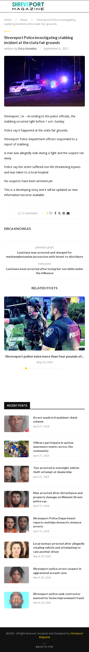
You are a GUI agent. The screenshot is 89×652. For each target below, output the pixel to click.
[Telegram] (74, 6)
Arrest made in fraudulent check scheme (55, 419)
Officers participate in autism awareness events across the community (53, 446)
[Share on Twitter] (59, 213)
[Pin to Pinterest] (64, 213)
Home (8, 20)
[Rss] (79, 6)
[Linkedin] (66, 6)
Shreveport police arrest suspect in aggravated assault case (57, 571)
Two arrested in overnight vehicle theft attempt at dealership (56, 470)
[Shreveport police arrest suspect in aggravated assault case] (16, 575)
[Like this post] (50, 213)
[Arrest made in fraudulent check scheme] (16, 423)
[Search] (85, 6)
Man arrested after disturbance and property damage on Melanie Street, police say (58, 497)
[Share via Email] (68, 213)
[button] (7, 332)
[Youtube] (70, 6)
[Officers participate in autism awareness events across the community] (16, 449)
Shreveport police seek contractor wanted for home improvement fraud (58, 596)
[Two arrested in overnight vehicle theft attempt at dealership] (16, 474)
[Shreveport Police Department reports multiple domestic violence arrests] (16, 524)
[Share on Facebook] (55, 213)
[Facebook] (57, 6)
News (24, 20)
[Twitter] (61, 6)
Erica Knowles (27, 48)
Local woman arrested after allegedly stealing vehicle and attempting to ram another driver (58, 547)
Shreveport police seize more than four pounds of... (44, 356)
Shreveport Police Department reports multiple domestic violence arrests (57, 522)
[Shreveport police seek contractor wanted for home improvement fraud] (16, 600)
